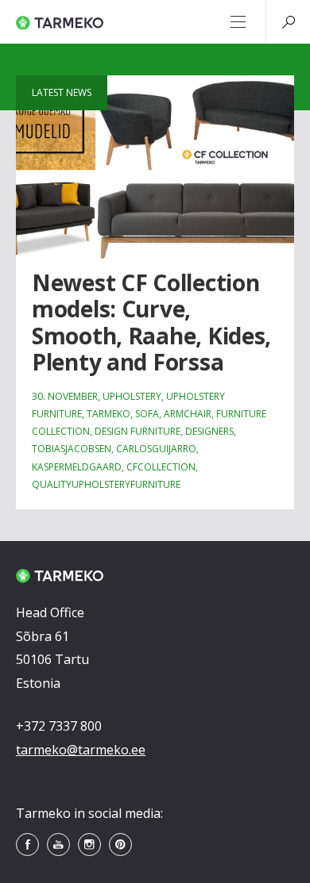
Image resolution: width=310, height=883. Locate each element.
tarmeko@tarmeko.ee (80, 749)
